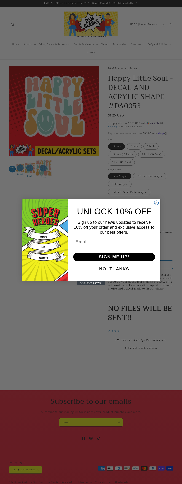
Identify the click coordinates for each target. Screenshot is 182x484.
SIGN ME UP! (114, 256)
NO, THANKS (114, 268)
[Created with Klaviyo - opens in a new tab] (91, 283)
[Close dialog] (156, 203)
